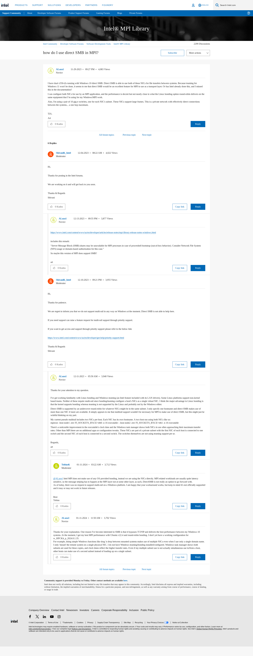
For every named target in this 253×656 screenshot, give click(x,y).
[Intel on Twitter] (37, 626)
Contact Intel (58, 619)
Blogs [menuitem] (125, 13)
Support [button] (37, 5)
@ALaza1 (58, 485)
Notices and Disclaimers (81, 638)
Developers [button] (71, 5)
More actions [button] (195, 52)
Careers (96, 619)
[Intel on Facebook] (30, 626)
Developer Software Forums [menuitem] (51, 13)
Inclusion (134, 619)
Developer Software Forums (74, 43)
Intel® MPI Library (128, 43)
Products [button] (21, 5)
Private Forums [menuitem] (142, 13)
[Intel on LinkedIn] (44, 626)
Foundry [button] (104, 5)
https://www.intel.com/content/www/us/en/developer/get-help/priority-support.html (92, 337)
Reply (198, 124)
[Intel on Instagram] (59, 626)
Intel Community (50, 43)
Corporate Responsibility (115, 619)
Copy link (180, 206)
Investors (85, 619)
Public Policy (148, 619)
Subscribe (172, 52)
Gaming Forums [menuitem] (108, 13)
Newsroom (72, 619)
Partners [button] (88, 5)
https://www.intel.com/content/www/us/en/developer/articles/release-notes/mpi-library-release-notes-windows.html (112, 232)
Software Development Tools (103, 43)
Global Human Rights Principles (208, 638)
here (128, 590)
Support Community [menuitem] (12, 13)
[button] (204, 70)
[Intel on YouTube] (51, 626)
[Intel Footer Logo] (14, 630)
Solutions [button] (53, 5)
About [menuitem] (30, 13)
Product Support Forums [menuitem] (82, 13)
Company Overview (39, 619)
